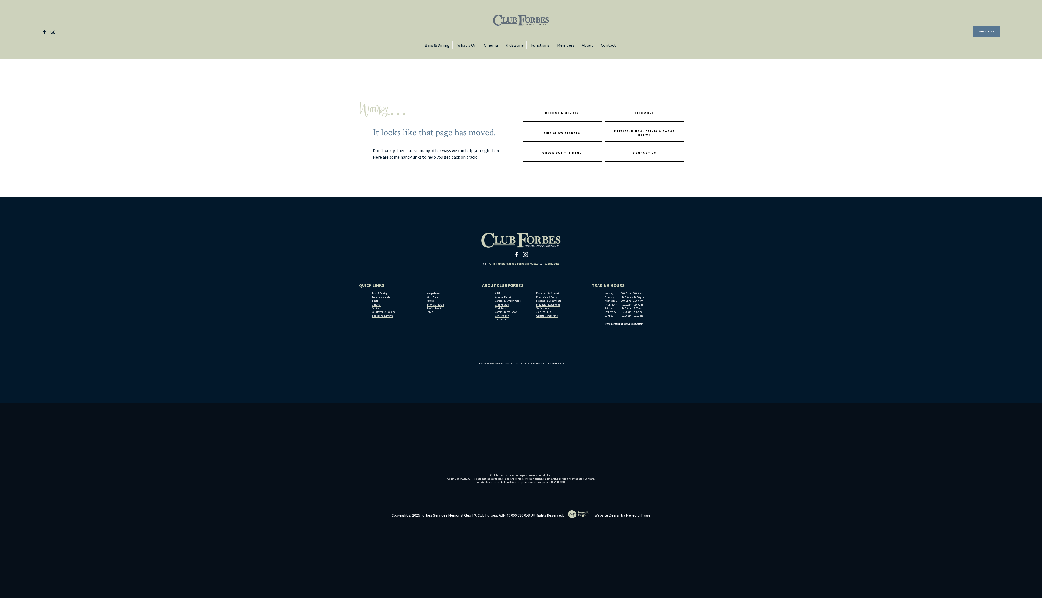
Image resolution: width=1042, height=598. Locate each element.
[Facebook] (44, 31)
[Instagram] (53, 31)
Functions (540, 45)
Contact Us (644, 153)
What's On (987, 31)
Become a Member (562, 113)
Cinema (491, 45)
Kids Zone (515, 45)
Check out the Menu (562, 153)
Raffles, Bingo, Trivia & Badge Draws (644, 133)
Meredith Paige (638, 515)
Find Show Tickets (562, 133)
